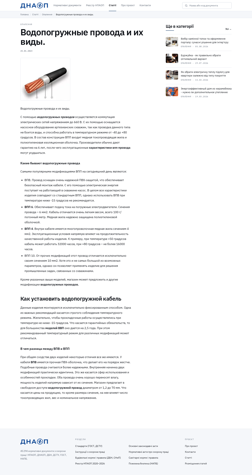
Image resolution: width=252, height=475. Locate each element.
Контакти (145, 5)
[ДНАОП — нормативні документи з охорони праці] (34, 5)
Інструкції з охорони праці (90, 451)
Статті (112, 5)
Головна (24, 14)
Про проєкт (128, 5)
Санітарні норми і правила (143, 457)
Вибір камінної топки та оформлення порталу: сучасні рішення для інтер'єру (204, 40)
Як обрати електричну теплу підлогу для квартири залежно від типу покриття (205, 73)
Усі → (228, 29)
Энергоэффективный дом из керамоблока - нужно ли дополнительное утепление (206, 90)
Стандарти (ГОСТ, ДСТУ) (88, 446)
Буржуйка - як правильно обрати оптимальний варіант (201, 57)
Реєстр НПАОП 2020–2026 (90, 463)
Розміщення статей (196, 463)
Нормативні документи (67, 5)
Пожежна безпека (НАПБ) (143, 463)
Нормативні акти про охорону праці (149, 451)
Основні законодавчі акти (143, 446)
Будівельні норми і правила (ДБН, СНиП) (98, 457)
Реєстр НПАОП (95, 5)
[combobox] (209, 5)
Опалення (47, 14)
